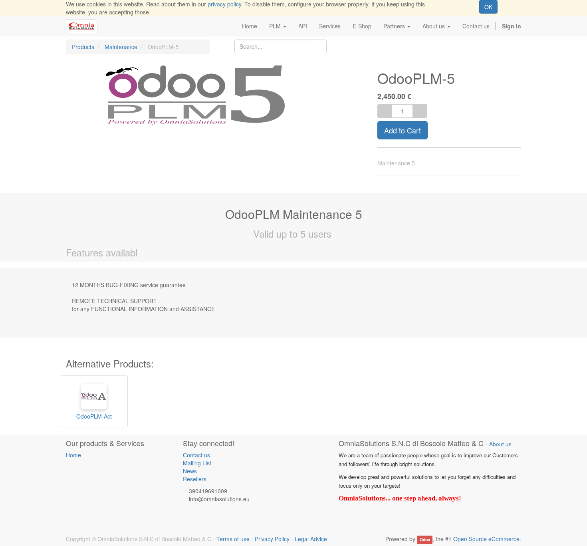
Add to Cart (402, 130)
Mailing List (197, 463)
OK (488, 7)
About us (500, 444)
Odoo (425, 539)
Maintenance (121, 47)
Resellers (194, 479)
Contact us (196, 455)
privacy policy (224, 4)
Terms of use (233, 539)
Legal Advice (311, 539)
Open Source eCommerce (486, 539)
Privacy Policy (272, 539)
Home (73, 455)
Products (83, 47)
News (190, 471)
